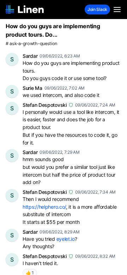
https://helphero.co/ (44, 207)
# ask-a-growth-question (31, 43)
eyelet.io (65, 239)
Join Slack (97, 9)
